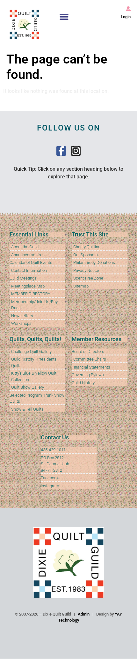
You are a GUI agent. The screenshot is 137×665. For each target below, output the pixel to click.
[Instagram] (76, 151)
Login (126, 16)
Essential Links (29, 234)
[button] (64, 17)
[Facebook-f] (61, 151)
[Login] (128, 8)
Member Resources (96, 339)
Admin (84, 614)
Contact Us (55, 437)
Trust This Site (90, 234)
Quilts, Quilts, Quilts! (35, 339)
